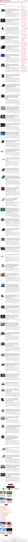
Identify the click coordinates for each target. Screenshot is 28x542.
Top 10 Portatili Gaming (3, 508)
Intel (23, 33)
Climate (22, 17)
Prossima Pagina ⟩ (10, 484)
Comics (24, 17)
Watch (21, 68)
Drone (21, 22)
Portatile (9, 6)
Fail (26, 23)
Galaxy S (23, 26)
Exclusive (25, 23)
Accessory (22, 6)
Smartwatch (22, 60)
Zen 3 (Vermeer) (24, 71)
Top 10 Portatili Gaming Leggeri (4, 509)
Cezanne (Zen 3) (25, 15)
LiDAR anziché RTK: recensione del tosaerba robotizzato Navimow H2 (9, 495)
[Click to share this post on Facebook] (3, 489)
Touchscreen (23, 65)
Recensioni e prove (6, 2)
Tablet (16, 6)
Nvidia (26, 46)
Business (22, 14)
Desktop (22, 21)
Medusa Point (22, 43)
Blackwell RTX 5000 (25, 13)
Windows (22, 70)
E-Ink (23, 22)
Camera (26, 14)
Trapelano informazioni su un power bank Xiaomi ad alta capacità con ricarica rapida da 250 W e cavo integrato (9, 532)
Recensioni (5, 6)
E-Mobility (25, 22)
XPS (21, 71)
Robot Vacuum (24, 52)
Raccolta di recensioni (15, 2)
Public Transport (22, 49)
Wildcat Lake (24, 69)
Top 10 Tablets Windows (3, 519)
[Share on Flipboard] (15, 489)
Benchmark (26, 12)
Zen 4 (27, 71)
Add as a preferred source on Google (11, 487)
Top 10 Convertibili (2, 517)
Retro (23, 50)
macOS (26, 42)
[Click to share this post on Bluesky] (7, 489)
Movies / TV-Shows (23, 45)
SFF (25, 55)
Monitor (26, 44)
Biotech (22, 13)
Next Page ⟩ (6, 504)
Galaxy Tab (25, 26)
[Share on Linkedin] (17, 489)
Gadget (22, 25)
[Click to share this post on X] (9, 489)
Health (24, 32)
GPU (21, 31)
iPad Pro (24, 35)
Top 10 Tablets (2, 518)
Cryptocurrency (25, 19)
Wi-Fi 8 (22, 69)
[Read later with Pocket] (13, 489)
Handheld (22, 32)
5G (24, 5)
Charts (21, 16)
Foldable (24, 24)
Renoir (21, 50)
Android (23, 9)
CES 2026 (22, 15)
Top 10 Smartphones (3, 520)
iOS (27, 34)
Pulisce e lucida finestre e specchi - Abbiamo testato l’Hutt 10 (3, 495)
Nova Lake (24, 46)
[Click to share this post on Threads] (5, 489)
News (10, 2)
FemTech (22, 24)
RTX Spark (24, 53)
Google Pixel (25, 30)
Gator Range (24, 29)
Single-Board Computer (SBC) (24, 56)
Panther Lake (25, 48)
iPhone (26, 35)
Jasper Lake (22, 36)
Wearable (24, 68)
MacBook (23, 42)
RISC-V (24, 51)
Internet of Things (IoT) (23, 34)
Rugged (27, 53)
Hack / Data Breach (25, 31)
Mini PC (24, 44)
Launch (26, 38)
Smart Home (22, 57)
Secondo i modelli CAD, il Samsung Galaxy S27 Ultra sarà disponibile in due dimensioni (9, 526)
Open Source (22, 47)
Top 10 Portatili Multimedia (3, 507)
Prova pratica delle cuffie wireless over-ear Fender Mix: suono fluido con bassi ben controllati (9, 501)
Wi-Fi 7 (26, 68)
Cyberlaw (22, 20)
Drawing (26, 21)
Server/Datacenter (23, 55)
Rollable (22, 53)
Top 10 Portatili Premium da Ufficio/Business (6, 512)
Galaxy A (24, 25)
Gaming (26, 28)
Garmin (22, 29)
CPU (22, 19)
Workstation (25, 70)
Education (22, 23)
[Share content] (1, 488)
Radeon (26, 49)
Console (22, 18)
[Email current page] (19, 489)
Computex (26, 17)
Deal (24, 20)
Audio (23, 12)
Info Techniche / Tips (22, 2)
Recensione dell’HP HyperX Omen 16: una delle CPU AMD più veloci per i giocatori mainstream (3, 501)
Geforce (22, 30)
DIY (24, 21)
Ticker (19, 6)
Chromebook (24, 16)
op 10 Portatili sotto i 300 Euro (5, 513)
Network (22, 46)
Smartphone (12, 6)
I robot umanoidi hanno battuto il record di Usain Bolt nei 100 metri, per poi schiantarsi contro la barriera (3, 526)
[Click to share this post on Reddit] (11, 489)
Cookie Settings (14, 539)
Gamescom (22, 28)
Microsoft (22, 44)
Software (22, 62)
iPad (21, 35)
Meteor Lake (25, 43)
